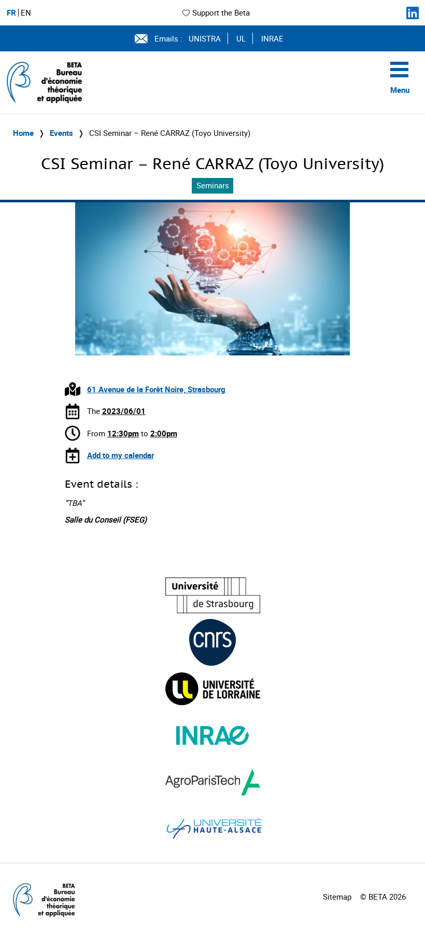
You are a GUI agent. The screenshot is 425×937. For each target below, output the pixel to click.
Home (23, 133)
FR (11, 13)
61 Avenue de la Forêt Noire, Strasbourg (156, 389)
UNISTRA (205, 38)
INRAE (272, 38)
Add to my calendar (120, 455)
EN (26, 13)
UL (241, 38)
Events (61, 133)
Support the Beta (221, 12)
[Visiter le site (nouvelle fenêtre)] (212, 595)
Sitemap (337, 896)
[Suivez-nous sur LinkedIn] (412, 13)
